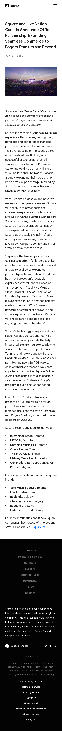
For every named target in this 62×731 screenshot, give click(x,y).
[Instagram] (55, 646)
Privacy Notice (31, 692)
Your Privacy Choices (31, 681)
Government (31, 703)
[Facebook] (50, 646)
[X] (45, 646)
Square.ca (38, 527)
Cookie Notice (31, 714)
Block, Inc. (31, 719)
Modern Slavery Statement (31, 708)
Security (31, 698)
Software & (30, 556)
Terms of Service (31, 687)
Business (30, 574)
